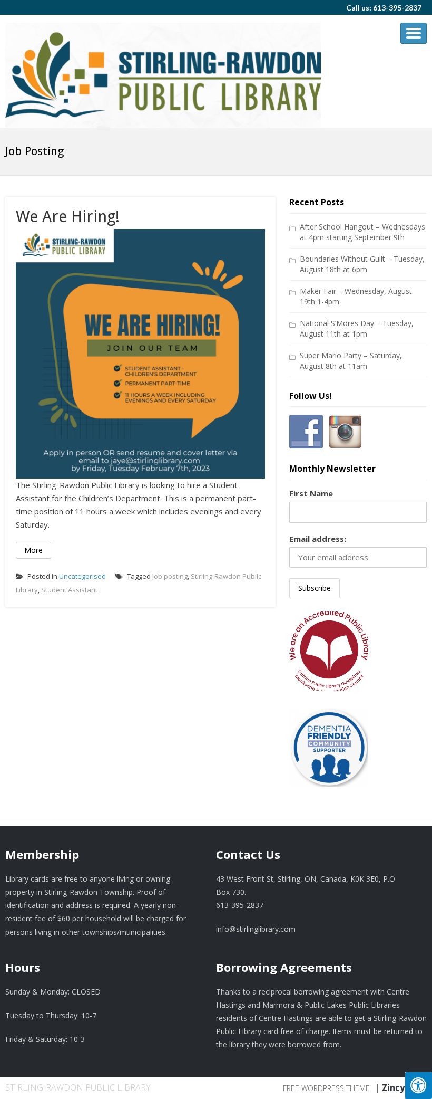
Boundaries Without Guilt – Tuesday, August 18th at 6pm (362, 264)
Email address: (317, 538)
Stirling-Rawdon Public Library (78, 1087)
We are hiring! (68, 216)
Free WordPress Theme (326, 1088)
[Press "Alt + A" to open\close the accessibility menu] (418, 1085)
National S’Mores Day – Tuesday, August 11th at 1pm (357, 328)
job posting (170, 576)
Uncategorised (82, 576)
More (33, 550)
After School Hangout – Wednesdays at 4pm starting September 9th (362, 232)
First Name (311, 493)
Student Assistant (69, 590)
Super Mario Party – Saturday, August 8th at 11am (351, 360)
